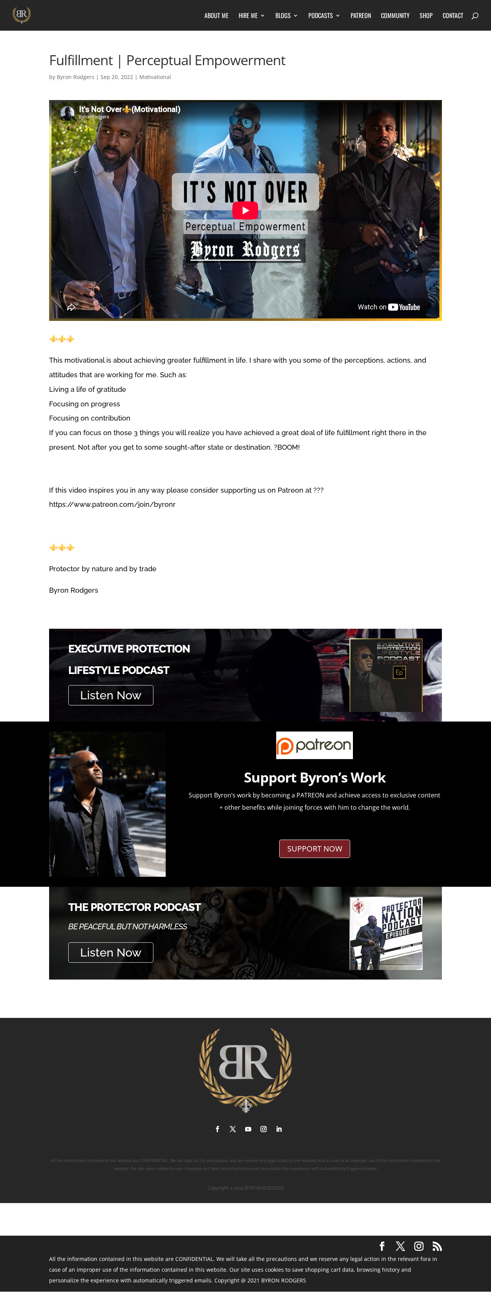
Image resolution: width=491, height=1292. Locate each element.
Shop (426, 16)
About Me (216, 16)
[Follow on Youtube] (248, 1129)
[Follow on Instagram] (263, 1129)
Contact (453, 16)
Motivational (155, 77)
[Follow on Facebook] (217, 1129)
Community (395, 16)
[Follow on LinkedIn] (279, 1129)
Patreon (361, 16)
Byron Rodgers (75, 77)
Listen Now (111, 695)
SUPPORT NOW (314, 848)
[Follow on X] (233, 1129)
